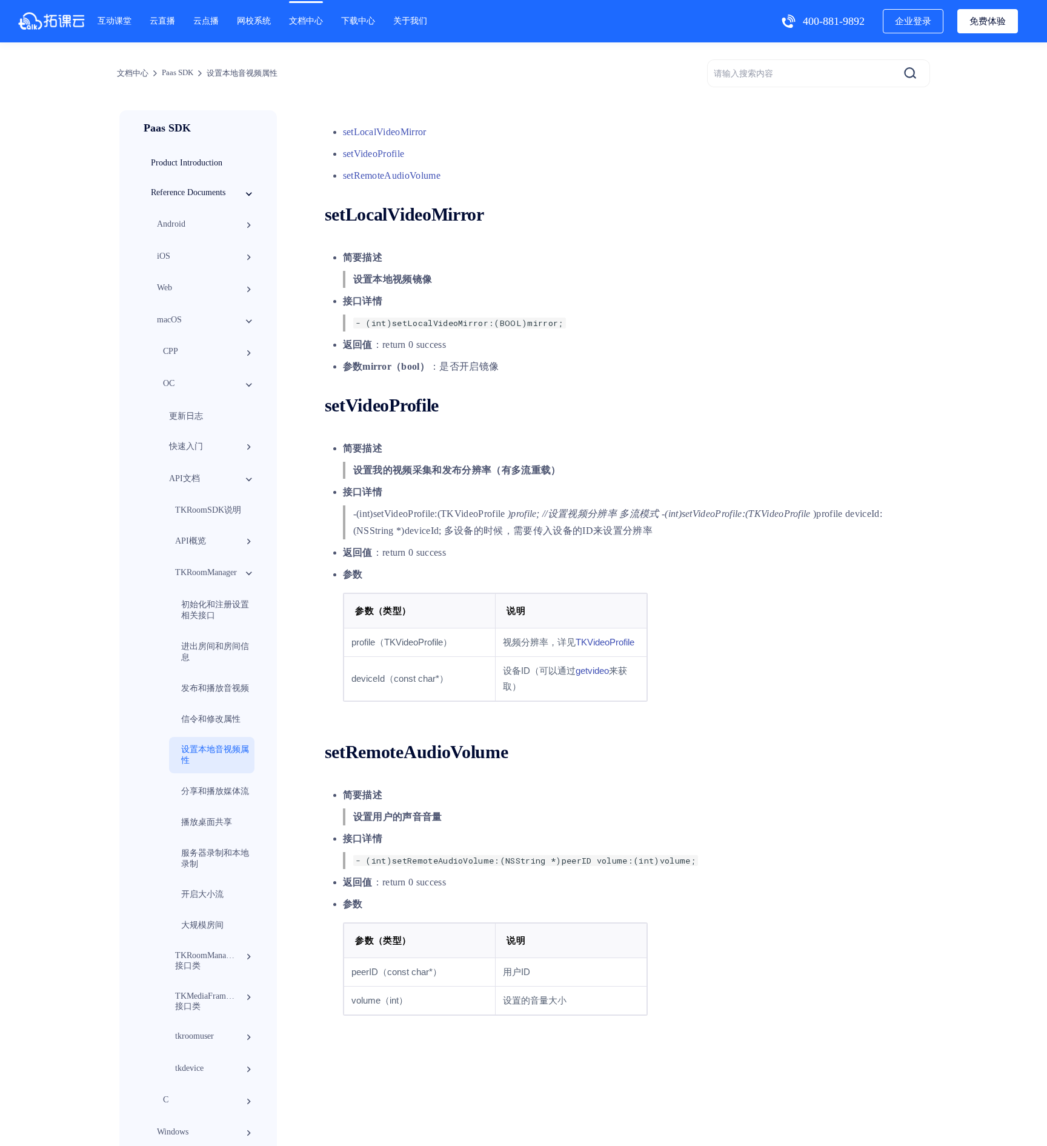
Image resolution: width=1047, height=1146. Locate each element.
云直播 (162, 20)
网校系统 (254, 20)
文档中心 (306, 20)
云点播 (206, 20)
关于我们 (410, 20)
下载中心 (358, 20)
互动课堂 (114, 20)
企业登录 (913, 21)
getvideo (592, 670)
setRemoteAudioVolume (391, 175)
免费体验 (987, 21)
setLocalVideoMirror (385, 132)
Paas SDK (177, 72)
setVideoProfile (374, 153)
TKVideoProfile (605, 642)
